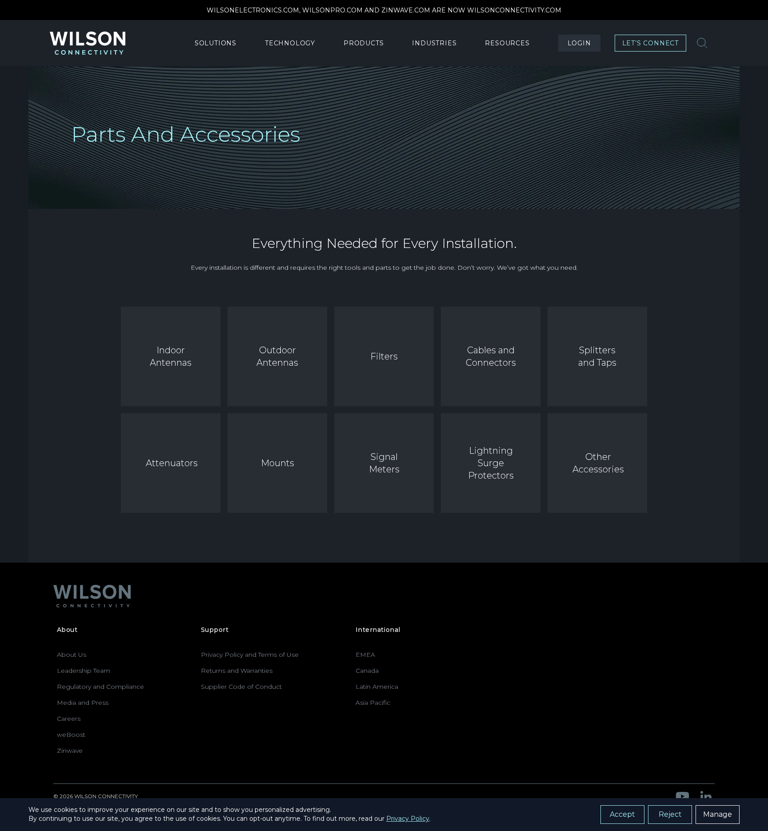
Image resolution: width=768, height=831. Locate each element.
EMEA (365, 655)
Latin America (377, 687)
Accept (622, 814)
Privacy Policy (407, 819)
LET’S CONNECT (650, 43)
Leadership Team (83, 671)
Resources (507, 43)
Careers (68, 719)
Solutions (215, 43)
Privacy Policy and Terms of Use (250, 655)
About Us (71, 655)
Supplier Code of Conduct (241, 687)
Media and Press (82, 703)
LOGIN (579, 43)
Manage (717, 814)
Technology (290, 43)
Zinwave (70, 751)
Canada (367, 671)
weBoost (71, 735)
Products (364, 43)
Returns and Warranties (236, 671)
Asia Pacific (373, 703)
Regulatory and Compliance (100, 687)
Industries (434, 43)
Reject (670, 814)
